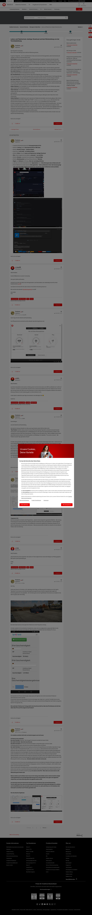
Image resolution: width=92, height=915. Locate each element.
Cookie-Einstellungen (36, 500)
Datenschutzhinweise (24, 500)
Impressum (46, 500)
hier (41, 467)
